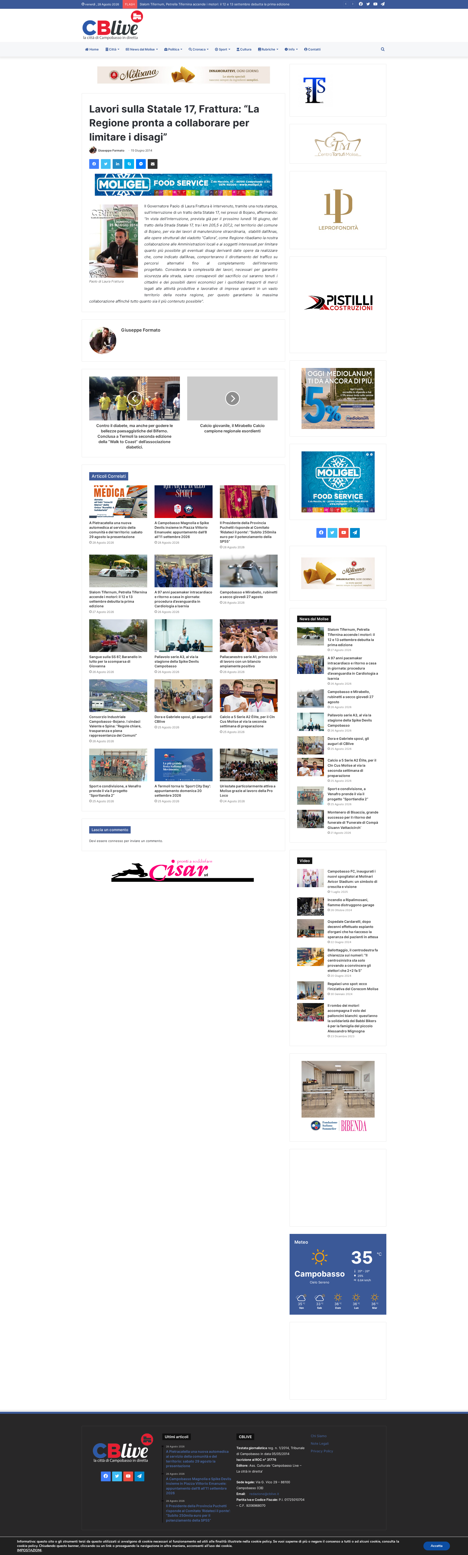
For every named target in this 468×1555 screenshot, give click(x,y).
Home (94, 49)
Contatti (314, 49)
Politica (173, 49)
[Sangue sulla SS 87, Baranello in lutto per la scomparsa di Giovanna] (118, 635)
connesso (115, 841)
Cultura (245, 49)
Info (291, 49)
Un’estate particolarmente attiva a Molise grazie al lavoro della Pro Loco (247, 790)
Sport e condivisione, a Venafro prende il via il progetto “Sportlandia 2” (115, 790)
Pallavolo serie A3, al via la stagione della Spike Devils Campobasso (177, 661)
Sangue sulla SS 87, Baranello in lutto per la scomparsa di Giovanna (115, 661)
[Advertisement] (286, 25)
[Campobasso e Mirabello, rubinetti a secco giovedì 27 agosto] (249, 571)
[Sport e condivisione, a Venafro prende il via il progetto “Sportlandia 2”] (118, 765)
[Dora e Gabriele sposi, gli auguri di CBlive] (184, 695)
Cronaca (198, 49)
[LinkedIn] (117, 164)
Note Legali (320, 1443)
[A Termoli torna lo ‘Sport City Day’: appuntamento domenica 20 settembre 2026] (184, 765)
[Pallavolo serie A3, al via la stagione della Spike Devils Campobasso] (184, 635)
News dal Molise (142, 49)
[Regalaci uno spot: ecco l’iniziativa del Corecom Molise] (310, 990)
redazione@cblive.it (264, 1494)
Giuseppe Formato (111, 150)
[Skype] (129, 164)
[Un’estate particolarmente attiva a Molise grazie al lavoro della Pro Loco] (249, 765)
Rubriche (268, 49)
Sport (222, 49)
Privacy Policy (322, 1451)
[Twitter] (106, 164)
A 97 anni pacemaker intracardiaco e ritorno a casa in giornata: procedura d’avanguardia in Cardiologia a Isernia (224, 4)
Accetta (437, 1546)
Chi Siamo (319, 1436)
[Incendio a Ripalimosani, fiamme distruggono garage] (310, 906)
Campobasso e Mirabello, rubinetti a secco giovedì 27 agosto (350, 697)
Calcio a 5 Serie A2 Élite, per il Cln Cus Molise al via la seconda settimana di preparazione (247, 721)
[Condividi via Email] (152, 164)
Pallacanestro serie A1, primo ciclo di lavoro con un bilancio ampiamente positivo (248, 661)
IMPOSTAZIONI (29, 1550)
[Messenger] (141, 164)
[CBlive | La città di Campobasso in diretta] (113, 25)
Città (112, 49)
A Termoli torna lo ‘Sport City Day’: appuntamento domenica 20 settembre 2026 (183, 790)
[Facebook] (94, 164)
